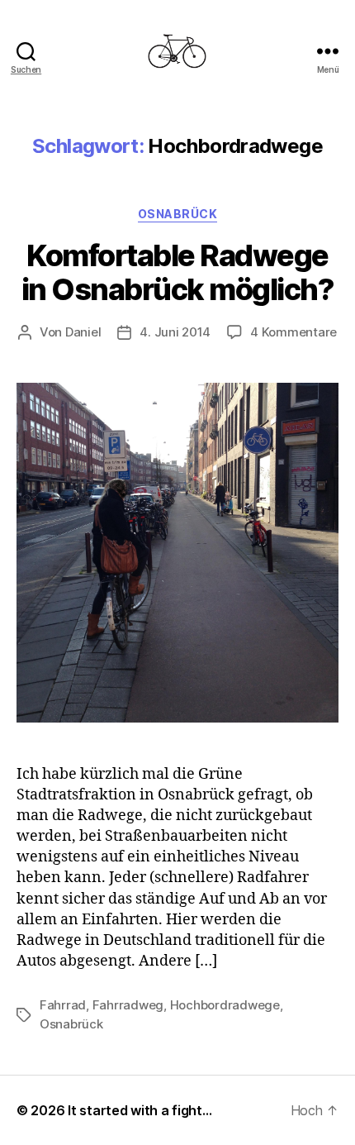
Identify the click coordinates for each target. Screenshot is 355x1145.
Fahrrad (63, 1005)
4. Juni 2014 (175, 332)
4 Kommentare (293, 332)
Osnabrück (178, 214)
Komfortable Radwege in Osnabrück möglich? (177, 272)
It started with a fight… (140, 1110)
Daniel (83, 332)
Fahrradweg (127, 1005)
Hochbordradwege (225, 1005)
